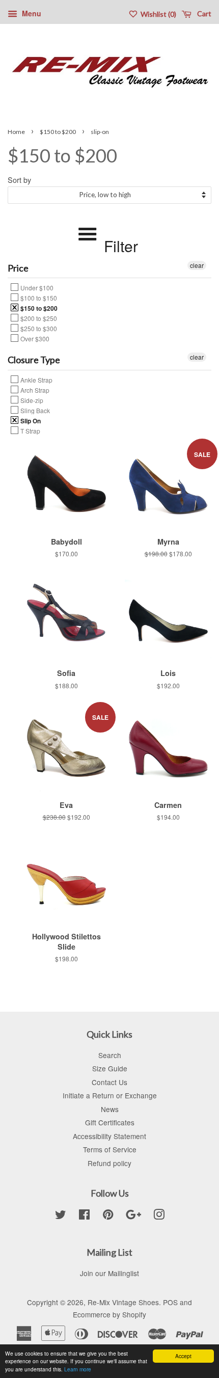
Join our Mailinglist (109, 1273)
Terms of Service (109, 1149)
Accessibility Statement (109, 1136)
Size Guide (109, 1068)
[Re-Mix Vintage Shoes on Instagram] (159, 1216)
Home (16, 132)
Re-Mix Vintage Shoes (123, 1302)
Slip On (30, 420)
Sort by (19, 179)
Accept (183, 1356)
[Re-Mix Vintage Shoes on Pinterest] (108, 1216)
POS (170, 1302)
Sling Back (34, 410)
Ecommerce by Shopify (109, 1314)
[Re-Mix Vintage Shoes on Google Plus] (133, 1216)
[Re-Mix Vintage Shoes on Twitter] (60, 1216)
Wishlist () (157, 14)
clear (197, 265)
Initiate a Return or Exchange (110, 1095)
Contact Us (109, 1082)
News (110, 1109)
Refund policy (109, 1163)
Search (109, 1055)
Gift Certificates (109, 1122)
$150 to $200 (58, 132)
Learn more (77, 1369)
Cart (203, 13)
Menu (30, 13)
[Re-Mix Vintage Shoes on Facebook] (84, 1216)
